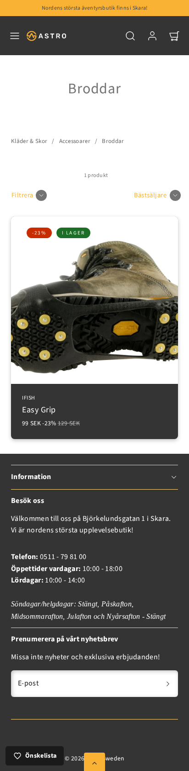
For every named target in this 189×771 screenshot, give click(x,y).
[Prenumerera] (168, 683)
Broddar (113, 141)
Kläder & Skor (29, 141)
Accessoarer (75, 141)
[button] (15, 36)
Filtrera (22, 195)
